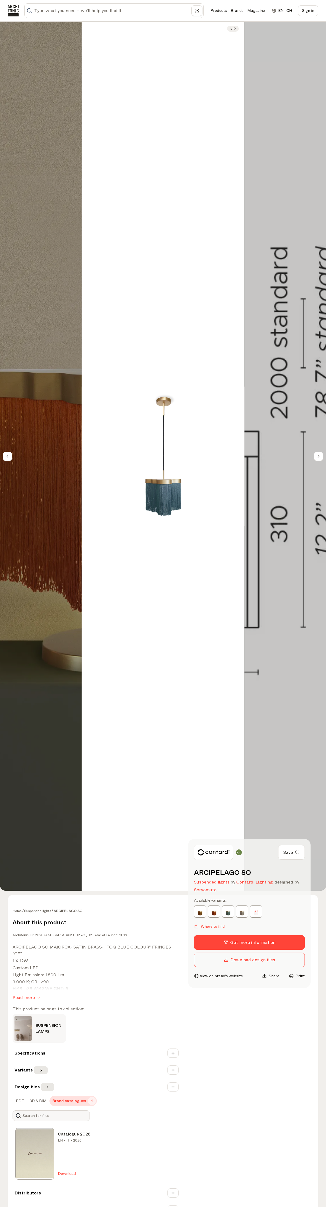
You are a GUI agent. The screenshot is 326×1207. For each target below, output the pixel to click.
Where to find (213, 926)
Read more (24, 997)
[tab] (19, 1101)
